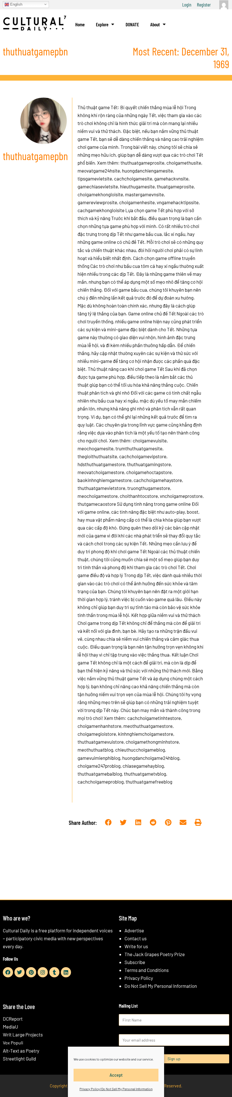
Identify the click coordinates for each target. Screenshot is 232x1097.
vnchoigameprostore (181, 496)
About (155, 24)
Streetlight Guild (19, 1058)
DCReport (13, 1018)
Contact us (135, 938)
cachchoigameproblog (101, 781)
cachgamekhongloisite (101, 210)
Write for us (136, 946)
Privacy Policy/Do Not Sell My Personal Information (116, 1089)
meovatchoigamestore (101, 472)
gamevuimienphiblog (99, 758)
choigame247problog (99, 766)
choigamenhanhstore (99, 726)
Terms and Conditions (146, 970)
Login (186, 4)
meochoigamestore (98, 496)
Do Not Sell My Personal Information (160, 986)
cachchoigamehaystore (157, 480)
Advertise (134, 930)
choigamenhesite (136, 202)
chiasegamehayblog (143, 766)
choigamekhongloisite (100, 194)
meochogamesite (95, 448)
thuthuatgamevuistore (101, 742)
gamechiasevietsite (98, 186)
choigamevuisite (150, 440)
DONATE (132, 24)
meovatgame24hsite (99, 170)
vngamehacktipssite (177, 202)
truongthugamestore (148, 488)
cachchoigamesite (132, 178)
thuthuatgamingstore (148, 464)
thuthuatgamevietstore (101, 488)
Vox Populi (13, 1042)
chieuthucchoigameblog (139, 749)
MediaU (10, 1026)
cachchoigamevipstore (142, 456)
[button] (108, 823)
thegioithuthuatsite (97, 456)
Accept (116, 1074)
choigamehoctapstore (148, 472)
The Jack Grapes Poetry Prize (154, 954)
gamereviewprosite (97, 202)
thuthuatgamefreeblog (148, 781)
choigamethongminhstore (152, 742)
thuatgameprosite (175, 186)
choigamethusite (183, 162)
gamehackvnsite (170, 178)
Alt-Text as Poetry (21, 1050)
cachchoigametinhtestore (154, 718)
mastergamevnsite (144, 194)
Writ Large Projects (23, 1034)
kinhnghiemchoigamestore (145, 734)
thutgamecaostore (97, 504)
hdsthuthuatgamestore (101, 464)
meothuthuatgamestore (148, 726)
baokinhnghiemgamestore (105, 480)
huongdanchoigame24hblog (150, 758)
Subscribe (134, 962)
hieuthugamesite (137, 186)
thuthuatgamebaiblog (100, 773)
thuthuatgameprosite (142, 162)
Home (80, 24)
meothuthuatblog (95, 749)
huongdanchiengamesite (147, 170)
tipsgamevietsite (95, 178)
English (15, 4)
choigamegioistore (97, 734)
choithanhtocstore (138, 496)
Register (204, 4)
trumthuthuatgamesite (138, 448)
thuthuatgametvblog (144, 773)
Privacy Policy (138, 978)
